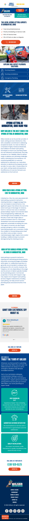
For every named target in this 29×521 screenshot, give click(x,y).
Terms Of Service (14, 495)
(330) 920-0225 (14, 464)
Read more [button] (6, 331)
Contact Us (14, 500)
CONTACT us (14, 350)
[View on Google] (4, 320)
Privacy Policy (14, 497)
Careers (15, 502)
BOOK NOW (20, 10)
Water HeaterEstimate (7, 15)
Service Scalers (14, 490)
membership (14, 492)
